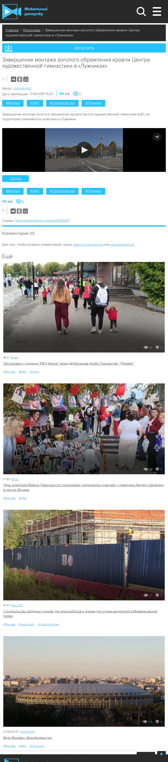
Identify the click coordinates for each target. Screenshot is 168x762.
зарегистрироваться (88, 245)
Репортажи (31, 30)
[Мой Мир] (25, 79)
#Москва (13, 103)
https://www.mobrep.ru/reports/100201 (42, 220)
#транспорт (26, 624)
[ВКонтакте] (13, 79)
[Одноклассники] (19, 79)
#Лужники (93, 103)
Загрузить (84, 48)
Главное (12, 30)
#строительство (62, 103)
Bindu (14, 357)
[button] (84, 150)
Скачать (15, 178)
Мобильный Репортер (24, 11)
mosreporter (23, 88)
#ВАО (22, 372)
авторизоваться (122, 245)
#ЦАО (34, 103)
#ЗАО (22, 746)
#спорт (34, 372)
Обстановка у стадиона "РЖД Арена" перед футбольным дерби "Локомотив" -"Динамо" (68, 363)
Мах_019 (17, 605)
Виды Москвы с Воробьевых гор (27, 738)
